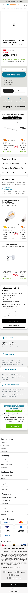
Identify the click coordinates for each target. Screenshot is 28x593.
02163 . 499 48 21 (9, 343)
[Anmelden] (24, 5)
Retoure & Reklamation (6, 464)
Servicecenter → (6, 349)
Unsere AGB (3, 509)
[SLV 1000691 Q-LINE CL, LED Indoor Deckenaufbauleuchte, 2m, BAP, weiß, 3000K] (10, 129)
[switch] (4, 572)
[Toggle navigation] (1, 5)
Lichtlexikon (3, 489)
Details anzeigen (14, 591)
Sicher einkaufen (4, 445)
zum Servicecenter (14, 321)
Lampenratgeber (4, 486)
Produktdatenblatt (11, 140)
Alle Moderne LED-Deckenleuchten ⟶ (12, 118)
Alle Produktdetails (8, 90)
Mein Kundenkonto (5, 467)
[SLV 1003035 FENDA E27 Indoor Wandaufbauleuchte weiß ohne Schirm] (10, 257)
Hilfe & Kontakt (4, 451)
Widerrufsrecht (4, 503)
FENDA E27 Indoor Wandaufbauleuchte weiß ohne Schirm (10, 272)
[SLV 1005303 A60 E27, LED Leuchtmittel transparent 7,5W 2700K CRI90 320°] (10, 216)
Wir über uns (3, 442)
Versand (11, 56)
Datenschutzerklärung (7, 567)
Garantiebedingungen (5, 500)
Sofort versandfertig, (15, 59)
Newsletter (3, 478)
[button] (10, 129)
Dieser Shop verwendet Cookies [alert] (14, 548)
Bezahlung (3, 459)
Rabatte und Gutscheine (6, 481)
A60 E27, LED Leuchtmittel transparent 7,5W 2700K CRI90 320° (9, 231)
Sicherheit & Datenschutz (6, 511)
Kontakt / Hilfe (8, 187)
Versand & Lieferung (5, 461)
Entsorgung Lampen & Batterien (8, 497)
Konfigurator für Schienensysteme (9, 484)
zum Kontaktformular (14, 325)
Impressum (3, 514)
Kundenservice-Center (6, 475)
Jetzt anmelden (14, 426)
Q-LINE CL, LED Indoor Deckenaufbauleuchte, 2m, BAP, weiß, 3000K (10, 144)
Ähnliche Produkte (19, 90)
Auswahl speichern (14, 588)
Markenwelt (3, 448)
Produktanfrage (8, 189)
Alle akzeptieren (14, 584)
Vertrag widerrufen (5, 506)
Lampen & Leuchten (5, 8)
